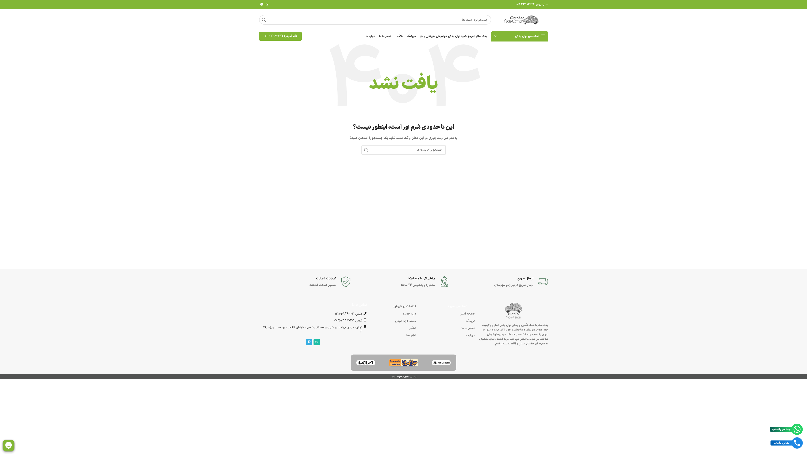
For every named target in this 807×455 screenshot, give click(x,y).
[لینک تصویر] (441, 362)
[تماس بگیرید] (797, 443)
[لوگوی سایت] (521, 19)
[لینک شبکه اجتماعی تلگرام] (262, 4)
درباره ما (470, 335)
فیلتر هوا (411, 335)
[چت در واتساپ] (797, 429)
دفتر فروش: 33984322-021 (532, 4)
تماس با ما (468, 328)
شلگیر (413, 328)
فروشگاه (470, 321)
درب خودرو (409, 314)
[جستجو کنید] (264, 20)
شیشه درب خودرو (405, 321)
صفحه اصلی (467, 314)
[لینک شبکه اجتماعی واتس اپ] (267, 4)
